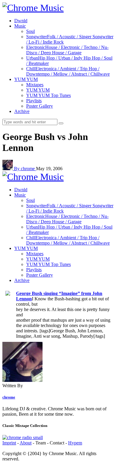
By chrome (25, 168)
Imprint (9, 442)
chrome (8, 397)
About (26, 442)
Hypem (75, 442)
